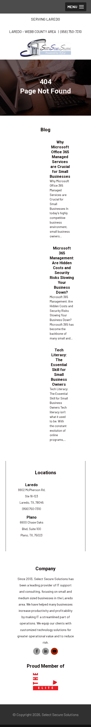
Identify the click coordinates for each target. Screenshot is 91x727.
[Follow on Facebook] (36, 651)
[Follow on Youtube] (54, 651)
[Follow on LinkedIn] (45, 651)
